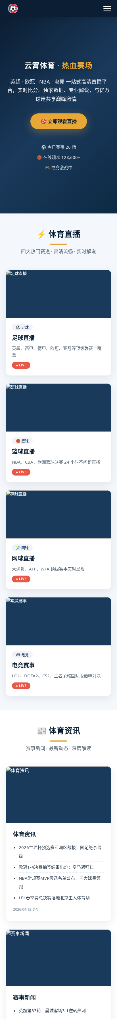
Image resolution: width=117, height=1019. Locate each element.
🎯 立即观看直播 (59, 121)
